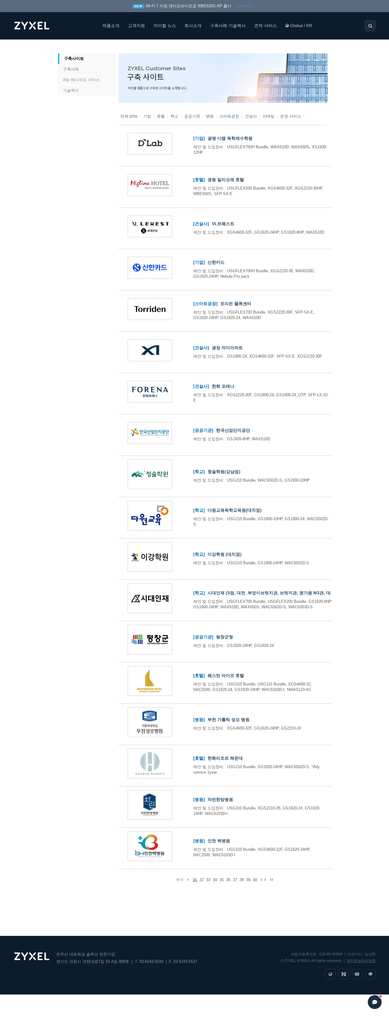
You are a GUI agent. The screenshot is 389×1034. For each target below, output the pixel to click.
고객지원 (136, 25)
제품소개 (110, 25)
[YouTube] (357, 974)
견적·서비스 (265, 25)
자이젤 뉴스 (164, 25)
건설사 (251, 116)
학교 (174, 116)
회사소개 (192, 25)
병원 (210, 116)
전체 (124, 116)
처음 (64, 46)
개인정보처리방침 (361, 961)
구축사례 (71, 69)
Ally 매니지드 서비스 (81, 79)
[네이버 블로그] (344, 974)
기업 (147, 116)
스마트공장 (229, 116)
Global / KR (301, 25)
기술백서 (71, 90)
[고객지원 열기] (375, 1002)
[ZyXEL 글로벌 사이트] (330, 974)
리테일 (268, 116)
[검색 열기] (370, 25)
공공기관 (192, 116)
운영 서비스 (290, 116)
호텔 (161, 116)
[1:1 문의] (370, 974)
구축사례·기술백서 (228, 25)
